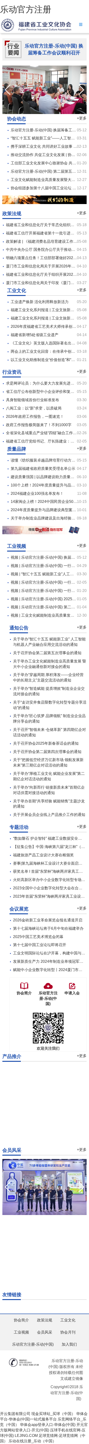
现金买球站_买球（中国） (53, 1414)
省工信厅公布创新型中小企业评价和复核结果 (44, 392)
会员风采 (44, 1332)
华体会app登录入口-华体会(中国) (47, 1425)
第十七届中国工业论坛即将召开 (39, 945)
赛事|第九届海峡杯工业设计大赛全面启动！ (49, 863)
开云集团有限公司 (15, 1414)
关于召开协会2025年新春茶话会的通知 (46, 743)
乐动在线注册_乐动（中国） (32, 1441)
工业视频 (21, 1332)
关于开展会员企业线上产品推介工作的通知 (49, 815)
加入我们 (69, 1344)
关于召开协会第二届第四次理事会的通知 (47, 752)
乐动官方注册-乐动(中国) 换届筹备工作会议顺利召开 (54, 49)
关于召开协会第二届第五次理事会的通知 (47, 653)
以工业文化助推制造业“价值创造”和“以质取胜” (49, 360)
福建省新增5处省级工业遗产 (34, 335)
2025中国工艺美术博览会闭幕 (38, 937)
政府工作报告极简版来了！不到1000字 (38, 425)
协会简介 (21, 1320)
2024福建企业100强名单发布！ (37, 493)
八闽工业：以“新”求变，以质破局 (33, 408)
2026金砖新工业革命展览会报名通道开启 (47, 920)
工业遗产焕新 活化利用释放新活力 (40, 302)
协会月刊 (67, 1332)
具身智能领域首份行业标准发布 (32, 400)
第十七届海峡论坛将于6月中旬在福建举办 (48, 928)
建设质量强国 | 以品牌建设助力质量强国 (44, 477)
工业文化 (67, 1320)
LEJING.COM (26, 1436)
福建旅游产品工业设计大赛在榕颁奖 (43, 855)
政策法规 (44, 1320)
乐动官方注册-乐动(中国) (33, 1344)
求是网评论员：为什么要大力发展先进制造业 (44, 383)
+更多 (82, 118)
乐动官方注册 (25, 9)
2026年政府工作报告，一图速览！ (35, 417)
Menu (80, 24)
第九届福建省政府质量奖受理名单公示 (43, 469)
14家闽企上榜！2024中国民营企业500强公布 (49, 502)
